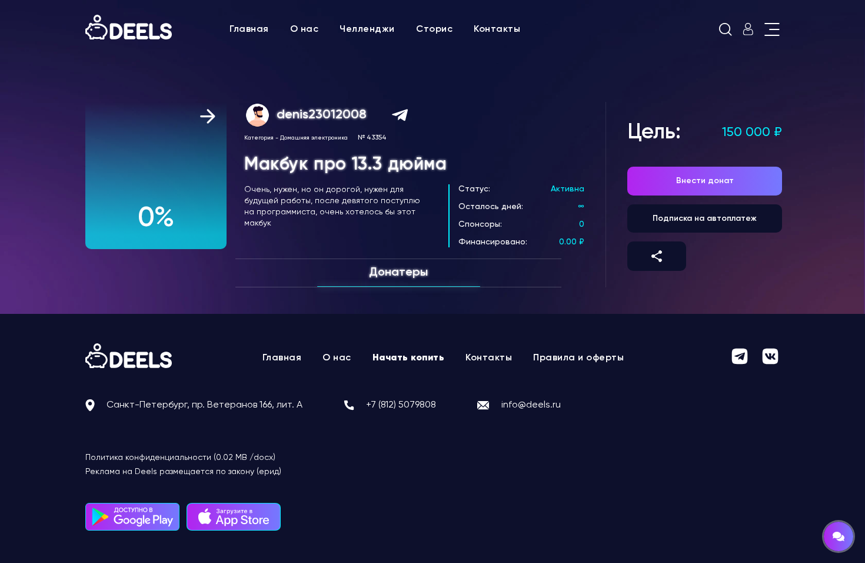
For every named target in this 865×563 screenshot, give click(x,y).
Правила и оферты (578, 358)
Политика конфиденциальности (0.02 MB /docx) (180, 457)
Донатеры (398, 273)
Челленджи (367, 29)
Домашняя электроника (314, 138)
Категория (259, 138)
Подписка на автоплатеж (705, 218)
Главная (249, 29)
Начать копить (408, 358)
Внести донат (705, 181)
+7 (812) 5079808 (401, 405)
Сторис (434, 29)
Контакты (497, 29)
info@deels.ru (531, 405)
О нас (304, 29)
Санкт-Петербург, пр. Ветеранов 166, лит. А (204, 405)
